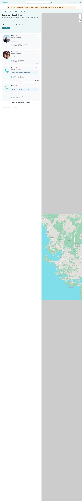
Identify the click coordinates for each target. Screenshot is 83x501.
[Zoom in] (80, 15)
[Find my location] (80, 20)
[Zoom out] (80, 17)
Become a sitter (73, 2)
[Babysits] (5, 2)
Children (6, 11)
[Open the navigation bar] (80, 2)
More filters (22, 11)
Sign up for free (6, 27)
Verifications (14, 11)
